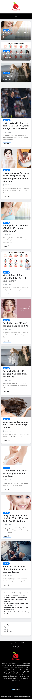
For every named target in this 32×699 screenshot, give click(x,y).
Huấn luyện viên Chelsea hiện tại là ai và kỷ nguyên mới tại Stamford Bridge (16, 126)
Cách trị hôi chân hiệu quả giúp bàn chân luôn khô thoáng (15, 374)
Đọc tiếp (6, 144)
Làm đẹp (6, 625)
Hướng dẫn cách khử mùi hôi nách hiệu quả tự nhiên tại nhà (15, 228)
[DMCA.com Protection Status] (16, 689)
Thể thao (6, 629)
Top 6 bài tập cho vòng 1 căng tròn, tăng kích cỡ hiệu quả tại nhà (15, 569)
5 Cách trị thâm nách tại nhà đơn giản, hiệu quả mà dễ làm (15, 473)
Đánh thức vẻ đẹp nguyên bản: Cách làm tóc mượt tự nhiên (15, 425)
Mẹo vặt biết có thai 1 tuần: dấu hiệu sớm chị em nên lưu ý (14, 278)
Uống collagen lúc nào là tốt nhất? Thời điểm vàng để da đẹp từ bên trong (15, 518)
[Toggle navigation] (16, 16)
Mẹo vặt (6, 627)
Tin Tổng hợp (8, 631)
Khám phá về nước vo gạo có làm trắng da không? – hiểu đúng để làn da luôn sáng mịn (15, 599)
